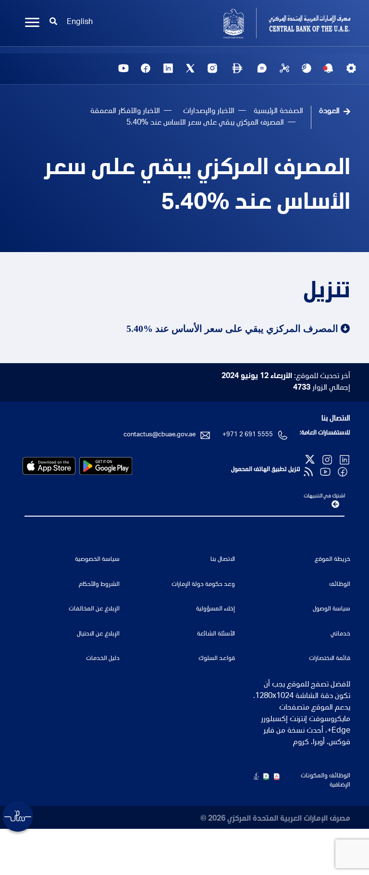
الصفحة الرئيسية (278, 111)
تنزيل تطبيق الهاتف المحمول (265, 470)
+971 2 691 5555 (247, 435)
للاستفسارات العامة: (325, 433)
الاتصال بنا (335, 419)
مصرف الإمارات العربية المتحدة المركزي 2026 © (275, 819)
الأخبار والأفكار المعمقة (125, 111)
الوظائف (339, 585)
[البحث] (53, 23)
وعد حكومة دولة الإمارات (203, 585)
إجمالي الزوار (321, 388)
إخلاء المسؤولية (215, 609)
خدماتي (340, 634)
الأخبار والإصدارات (208, 111)
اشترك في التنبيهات (324, 496)
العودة (329, 111)
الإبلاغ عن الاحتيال (98, 634)
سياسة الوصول (331, 609)
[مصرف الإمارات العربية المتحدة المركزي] (271, 23)
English (80, 22)
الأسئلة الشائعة (216, 634)
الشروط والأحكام (99, 585)
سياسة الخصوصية (97, 560)
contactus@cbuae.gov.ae (159, 435)
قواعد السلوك (216, 659)
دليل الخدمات (103, 659)
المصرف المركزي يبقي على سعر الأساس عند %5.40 (197, 187)
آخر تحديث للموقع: (285, 376)
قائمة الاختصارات (329, 659)
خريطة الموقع (332, 560)
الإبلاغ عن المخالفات (94, 609)
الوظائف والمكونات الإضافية (325, 781)
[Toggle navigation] (32, 22)
